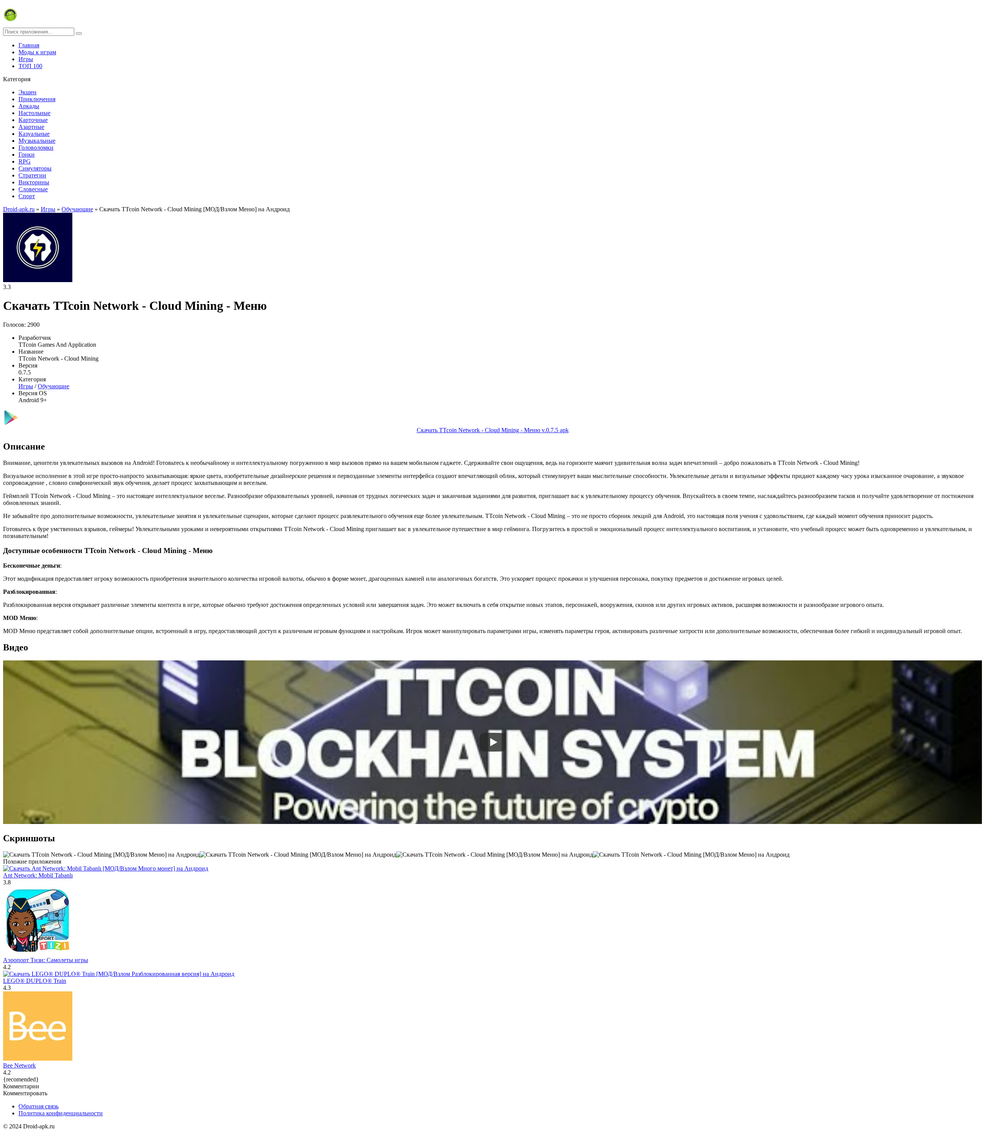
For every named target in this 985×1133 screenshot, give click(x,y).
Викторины (33, 182)
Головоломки (35, 147)
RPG (24, 161)
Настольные (34, 113)
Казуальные (34, 133)
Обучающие (53, 386)
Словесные (33, 189)
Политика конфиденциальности (60, 1113)
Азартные (31, 127)
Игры (25, 59)
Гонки (26, 154)
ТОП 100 (30, 66)
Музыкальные (36, 140)
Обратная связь (38, 1106)
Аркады (28, 106)
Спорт (26, 196)
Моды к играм (37, 52)
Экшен (27, 92)
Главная (28, 45)
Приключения (36, 99)
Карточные (33, 120)
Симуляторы (35, 168)
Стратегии (32, 175)
